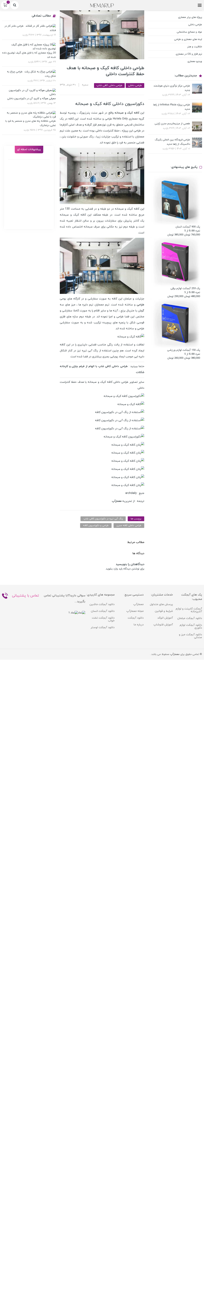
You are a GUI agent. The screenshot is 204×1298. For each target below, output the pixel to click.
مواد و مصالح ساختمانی (189, 32)
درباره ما (139, 625)
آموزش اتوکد (165, 618)
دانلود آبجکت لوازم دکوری (191, 626)
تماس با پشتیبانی (25, 595)
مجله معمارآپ (135, 611)
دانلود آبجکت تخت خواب (103, 619)
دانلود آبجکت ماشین (102, 604)
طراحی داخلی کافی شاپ (109, 85)
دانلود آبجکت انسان (103, 611)
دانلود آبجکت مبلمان (189, 618)
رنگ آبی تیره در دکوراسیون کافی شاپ (103, 518)
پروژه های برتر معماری (190, 17)
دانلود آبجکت (136, 618)
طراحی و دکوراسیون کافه (96, 525)
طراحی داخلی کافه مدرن (129, 525)
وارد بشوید (112, 569)
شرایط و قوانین (164, 611)
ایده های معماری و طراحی (188, 39)
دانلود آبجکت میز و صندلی (190, 636)
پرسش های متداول (161, 604)
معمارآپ (138, 604)
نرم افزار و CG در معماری (189, 54)
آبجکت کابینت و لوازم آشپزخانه (189, 610)
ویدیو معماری (194, 61)
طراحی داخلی (135, 85)
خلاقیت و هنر (194, 47)
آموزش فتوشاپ (163, 625)
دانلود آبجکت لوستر (103, 627)
